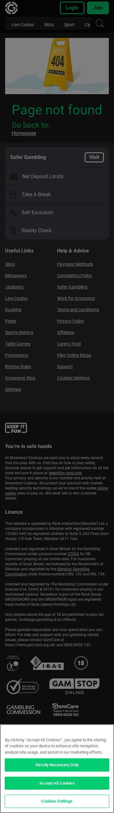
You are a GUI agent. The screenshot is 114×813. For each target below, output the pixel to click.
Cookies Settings (57, 801)
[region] (57, 768)
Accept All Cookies (56, 783)
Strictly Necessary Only (57, 764)
